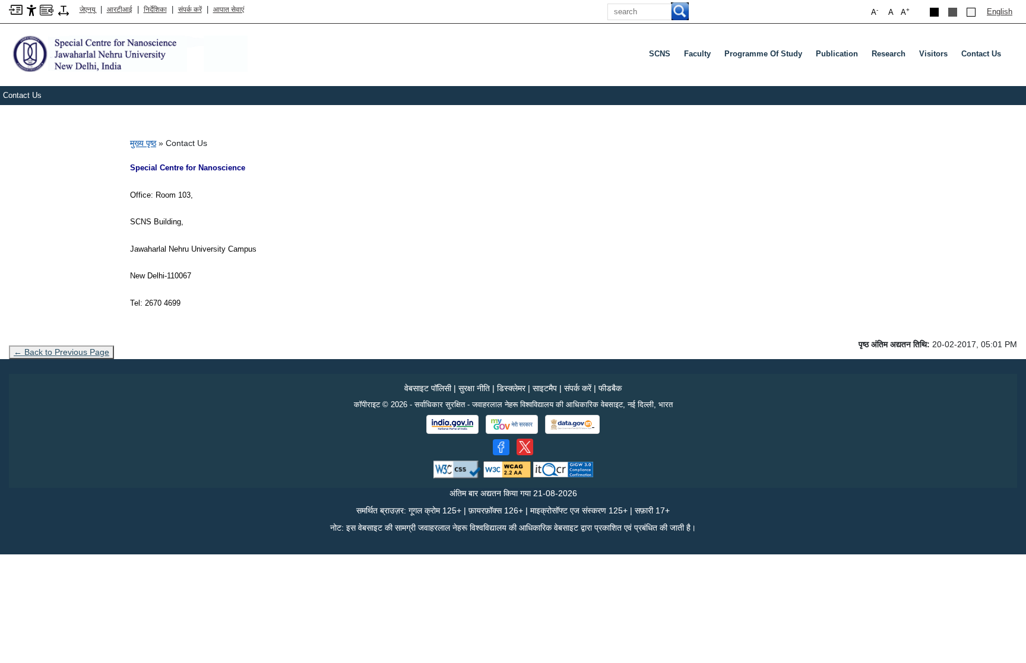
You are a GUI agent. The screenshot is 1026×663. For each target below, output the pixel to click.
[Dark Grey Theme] (952, 12)
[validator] (457, 469)
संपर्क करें (190, 9)
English (999, 11)
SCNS (659, 53)
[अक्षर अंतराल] (63, 9)
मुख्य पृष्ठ (143, 143)
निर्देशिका (155, 9)
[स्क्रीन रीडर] (46, 9)
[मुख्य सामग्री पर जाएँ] (16, 9)
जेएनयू (88, 9)
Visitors (933, 53)
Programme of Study (763, 53)
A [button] (905, 12)
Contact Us (981, 53)
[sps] (128, 53)
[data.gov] (572, 424)
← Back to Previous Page (61, 352)
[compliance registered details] (563, 469)
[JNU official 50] (525, 447)
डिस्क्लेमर (511, 388)
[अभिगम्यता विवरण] (31, 9)
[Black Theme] (934, 12)
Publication (837, 53)
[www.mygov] (512, 424)
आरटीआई (119, 9)
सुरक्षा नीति (474, 388)
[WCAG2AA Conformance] (507, 469)
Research (888, 53)
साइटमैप (545, 388)
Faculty (697, 53)
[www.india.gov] (452, 424)
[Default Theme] (971, 12)
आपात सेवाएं (228, 9)
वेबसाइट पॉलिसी (427, 388)
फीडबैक (610, 388)
